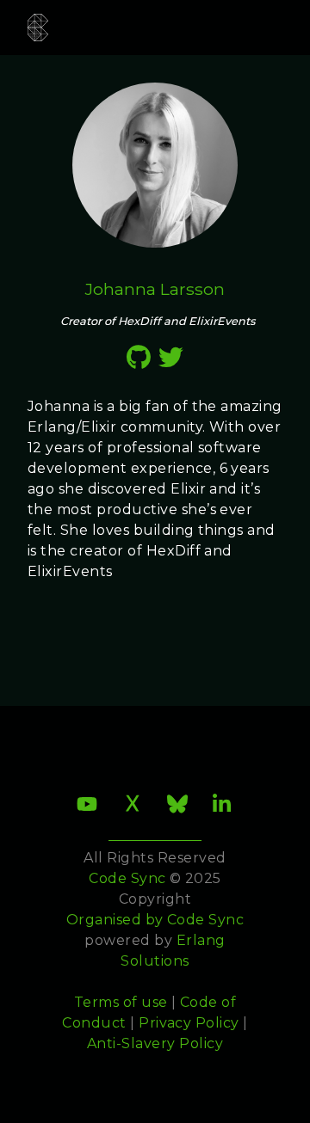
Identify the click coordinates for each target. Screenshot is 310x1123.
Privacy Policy (189, 1023)
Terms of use (121, 1002)
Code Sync (205, 919)
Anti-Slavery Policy (155, 1043)
